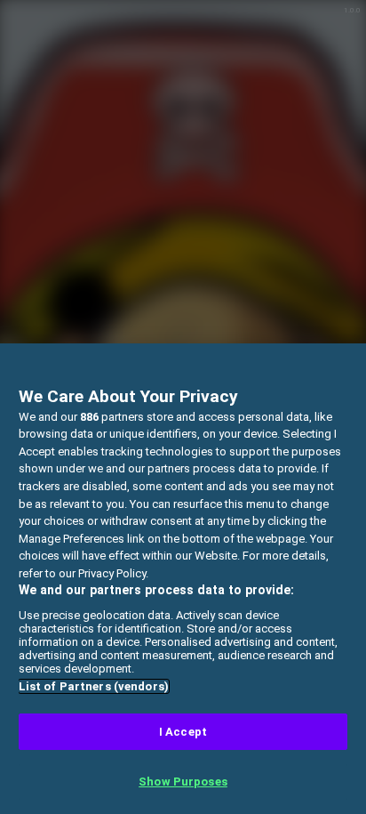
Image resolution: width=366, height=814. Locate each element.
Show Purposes (183, 781)
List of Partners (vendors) (94, 686)
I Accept (183, 731)
